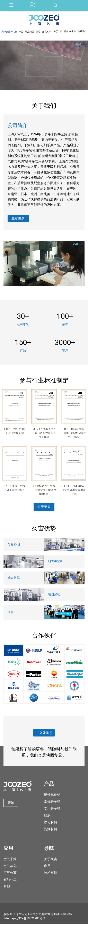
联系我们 (82, 31)
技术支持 (46, 31)
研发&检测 (55, 561)
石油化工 (10, 880)
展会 (11, 612)
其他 (6, 886)
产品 (21, 31)
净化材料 (50, 822)
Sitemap (9, 918)
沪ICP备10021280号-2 (30, 918)
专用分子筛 (52, 808)
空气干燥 (10, 859)
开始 (11, 803)
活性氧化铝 (52, 795)
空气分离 (10, 873)
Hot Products (63, 914)
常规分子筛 (52, 801)
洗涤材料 (50, 829)
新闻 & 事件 (70, 31)
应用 (38, 31)
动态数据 (14, 578)
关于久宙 (57, 31)
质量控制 (14, 544)
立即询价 (46, 733)
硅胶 (47, 815)
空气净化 (10, 866)
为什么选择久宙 (9, 31)
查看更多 (18, 218)
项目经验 (54, 594)
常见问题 (29, 31)
